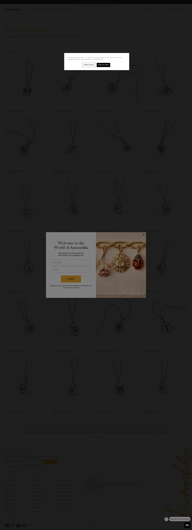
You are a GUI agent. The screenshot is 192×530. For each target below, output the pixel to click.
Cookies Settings (89, 64)
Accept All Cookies (103, 64)
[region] (96, 61)
